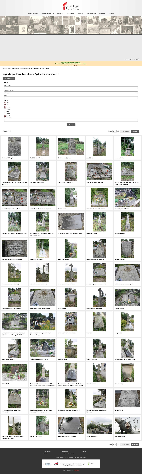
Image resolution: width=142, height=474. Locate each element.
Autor (5, 95)
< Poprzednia (125, 131)
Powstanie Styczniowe (47, 13)
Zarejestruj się (127, 59)
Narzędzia (60, 13)
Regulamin (65, 451)
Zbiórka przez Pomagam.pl (71, 65)
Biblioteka (102, 13)
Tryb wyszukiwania (9, 90)
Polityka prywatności (68, 453)
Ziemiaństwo (70, 13)
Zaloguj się (136, 59)
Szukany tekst (7, 85)
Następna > (135, 131)
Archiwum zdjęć (91, 13)
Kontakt (111, 13)
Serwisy (45, 453)
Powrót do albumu (9, 78)
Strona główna (6, 68)
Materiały (80, 13)
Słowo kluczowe (8, 118)
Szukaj (71, 124)
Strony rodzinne (33, 13)
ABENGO (76, 470)
